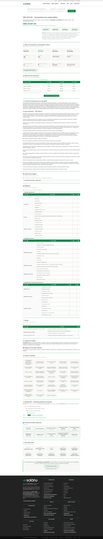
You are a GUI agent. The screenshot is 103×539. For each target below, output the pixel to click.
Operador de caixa (67, 505)
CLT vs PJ (65, 484)
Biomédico (46, 524)
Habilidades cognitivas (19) (29, 192)
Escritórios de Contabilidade (69, 530)
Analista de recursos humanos (69, 527)
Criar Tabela (76, 3)
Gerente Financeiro (47, 492)
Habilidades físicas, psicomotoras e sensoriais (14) (33, 282)
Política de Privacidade (68, 537)
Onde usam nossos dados (54, 537)
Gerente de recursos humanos (69, 529)
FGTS (65, 496)
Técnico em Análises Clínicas (49, 527)
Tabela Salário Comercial (68, 515)
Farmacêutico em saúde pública (29, 102)
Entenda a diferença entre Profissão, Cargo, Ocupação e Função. (34, 417)
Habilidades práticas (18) (29, 238)
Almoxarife (46, 510)
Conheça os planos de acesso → (51, 468)
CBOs (68, 3)
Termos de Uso (61, 537)
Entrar (56, 0)
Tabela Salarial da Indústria (49, 515)
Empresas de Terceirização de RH (70, 532)
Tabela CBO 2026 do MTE (73, 403)
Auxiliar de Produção (47, 505)
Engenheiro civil (27, 513)
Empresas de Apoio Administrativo (50, 494)
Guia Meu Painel (78, 0)
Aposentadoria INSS (67, 497)
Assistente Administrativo (48, 483)
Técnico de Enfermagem (48, 529)
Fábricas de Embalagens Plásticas (50, 513)
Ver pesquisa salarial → (52, 25)
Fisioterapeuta (46, 525)
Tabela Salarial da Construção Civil (30, 517)
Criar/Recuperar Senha (66, 0)
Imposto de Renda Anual (68, 488)
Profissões (63, 3)
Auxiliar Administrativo (48, 484)
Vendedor (65, 508)
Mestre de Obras (27, 512)
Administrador (46, 488)
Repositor (65, 506)
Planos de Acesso (46, 3)
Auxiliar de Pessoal (67, 525)
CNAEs (71, 3)
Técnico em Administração (48, 486)
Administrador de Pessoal (68, 522)
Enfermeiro (46, 522)
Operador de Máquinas (48, 511)
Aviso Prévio (66, 489)
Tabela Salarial (54, 3)
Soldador (45, 506)
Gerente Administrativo (48, 491)
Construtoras (26, 515)
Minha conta (60, 0)
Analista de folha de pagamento (69, 524)
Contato (79, 537)
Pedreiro (25, 510)
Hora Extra (66, 491)
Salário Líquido (66, 486)
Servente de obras (27, 509)
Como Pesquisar (72, 0)
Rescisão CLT (66, 483)
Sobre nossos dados (45, 537)
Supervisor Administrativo (48, 489)
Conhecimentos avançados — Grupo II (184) (32, 180)
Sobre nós (74, 537)
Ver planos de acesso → (44, 79)
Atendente (66, 510)
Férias (65, 494)
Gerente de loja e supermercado (69, 511)
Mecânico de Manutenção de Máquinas (51, 508)
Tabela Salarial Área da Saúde (49, 532)
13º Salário (66, 492)
